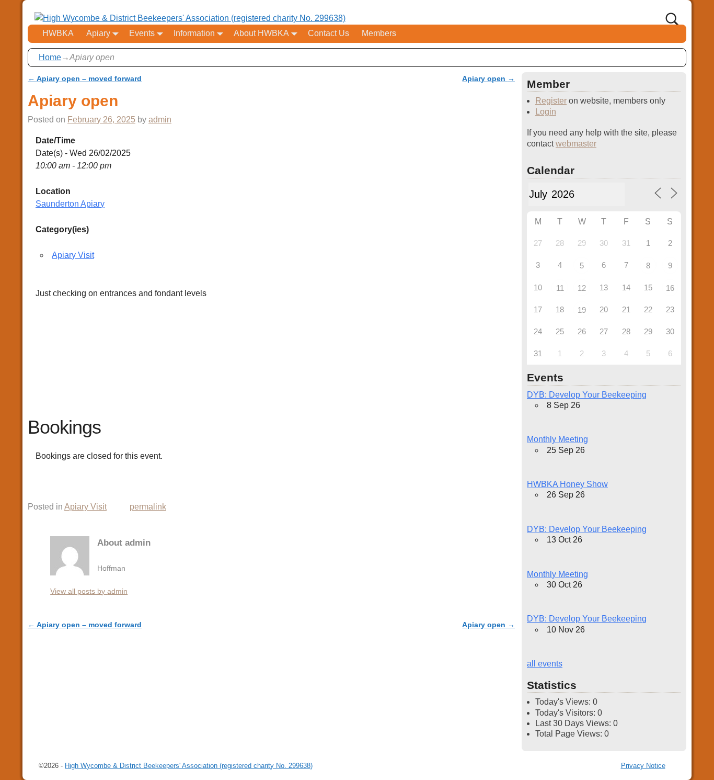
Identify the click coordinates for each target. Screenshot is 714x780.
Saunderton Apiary (70, 203)
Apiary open (488, 78)
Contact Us (328, 33)
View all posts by (89, 591)
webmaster (576, 143)
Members (379, 33)
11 (560, 288)
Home (50, 57)
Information (194, 33)
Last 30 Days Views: (574, 723)
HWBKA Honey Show (567, 484)
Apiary (98, 33)
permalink (148, 506)
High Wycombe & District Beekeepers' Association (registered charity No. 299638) (189, 766)
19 (582, 310)
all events (544, 663)
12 (582, 288)
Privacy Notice (643, 766)
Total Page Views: (569, 733)
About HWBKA (261, 33)
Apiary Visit (73, 255)
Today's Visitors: (566, 712)
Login (545, 111)
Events (142, 33)
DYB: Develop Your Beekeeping (587, 394)
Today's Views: (564, 701)
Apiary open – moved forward (85, 78)
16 (670, 288)
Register (551, 100)
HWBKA (58, 33)
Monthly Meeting (557, 439)
